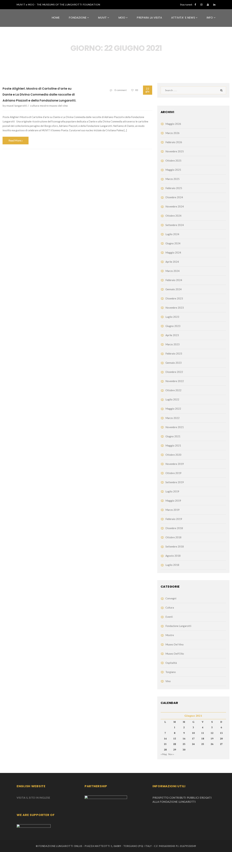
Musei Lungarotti (16, 105)
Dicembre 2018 (174, 528)
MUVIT (102, 18)
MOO (122, 18)
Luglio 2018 (172, 564)
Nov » (171, 754)
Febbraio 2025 (173, 188)
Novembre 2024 (174, 206)
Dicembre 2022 (174, 371)
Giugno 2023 (172, 325)
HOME (56, 18)
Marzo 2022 (172, 417)
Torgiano (170, 671)
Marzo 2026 (172, 132)
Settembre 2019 (174, 482)
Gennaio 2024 (173, 289)
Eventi (169, 616)
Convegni (170, 598)
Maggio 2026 (173, 123)
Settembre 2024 (174, 224)
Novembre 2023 (174, 307)
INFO (210, 18)
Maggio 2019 (173, 500)
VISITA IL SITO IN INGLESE (33, 797)
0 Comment (120, 90)
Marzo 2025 (172, 178)
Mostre (44, 105)
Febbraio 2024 (173, 280)
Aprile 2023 (172, 335)
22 (147, 90)
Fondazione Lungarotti (178, 625)
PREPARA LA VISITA (149, 18)
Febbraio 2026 (173, 142)
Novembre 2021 (174, 427)
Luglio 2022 (172, 399)
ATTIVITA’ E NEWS (183, 18)
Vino (168, 681)
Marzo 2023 (172, 344)
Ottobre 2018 (173, 537)
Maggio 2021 (173, 445)
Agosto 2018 (173, 555)
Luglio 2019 (172, 491)
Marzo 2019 (172, 509)
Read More (15, 140)
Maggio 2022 (173, 408)
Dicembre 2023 (174, 298)
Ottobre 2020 (173, 454)
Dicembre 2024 (174, 197)
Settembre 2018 (174, 546)
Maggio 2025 (173, 169)
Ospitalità (171, 662)
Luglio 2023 (172, 316)
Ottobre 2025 (173, 160)
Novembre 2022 (174, 381)
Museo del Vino (58, 105)
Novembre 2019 (174, 463)
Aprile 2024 (172, 261)
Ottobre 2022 (173, 390)
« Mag (164, 754)
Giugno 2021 (172, 436)
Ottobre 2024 (173, 215)
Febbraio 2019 (173, 518)
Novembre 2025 (174, 151)
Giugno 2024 (172, 243)
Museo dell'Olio (174, 653)
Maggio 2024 (173, 252)
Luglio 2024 (172, 234)
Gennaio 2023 (173, 362)
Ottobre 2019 (173, 473)
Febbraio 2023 (173, 353)
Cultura (34, 105)
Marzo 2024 (172, 270)
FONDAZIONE (78, 18)
